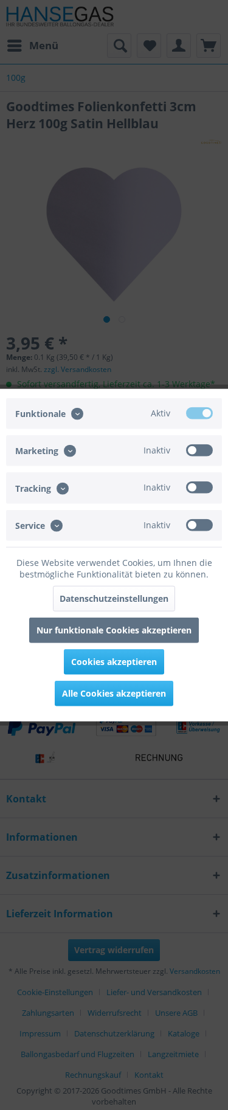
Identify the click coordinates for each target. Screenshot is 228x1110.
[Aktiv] (199, 413)
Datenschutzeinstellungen (114, 598)
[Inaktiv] (199, 450)
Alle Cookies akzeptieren (114, 692)
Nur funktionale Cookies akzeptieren (114, 629)
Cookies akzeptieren (114, 661)
